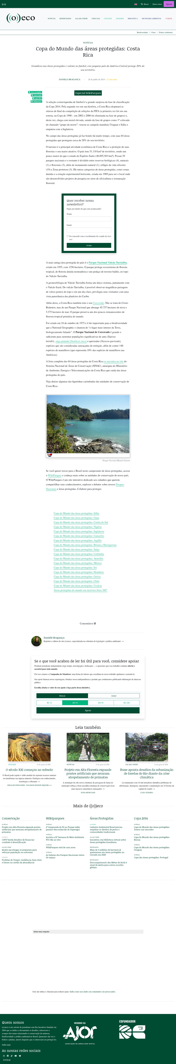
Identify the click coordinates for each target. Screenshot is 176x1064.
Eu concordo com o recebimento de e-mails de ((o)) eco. (90, 238)
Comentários (86, 623)
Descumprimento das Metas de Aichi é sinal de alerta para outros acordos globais (108, 865)
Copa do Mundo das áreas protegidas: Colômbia (79, 554)
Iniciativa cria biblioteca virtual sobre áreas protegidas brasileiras (108, 841)
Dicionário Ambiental (151, 18)
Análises (120, 18)
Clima (153, 32)
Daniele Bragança (69, 79)
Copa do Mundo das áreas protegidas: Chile (76, 581)
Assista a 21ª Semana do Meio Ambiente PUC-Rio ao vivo (65, 838)
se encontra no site (113, 361)
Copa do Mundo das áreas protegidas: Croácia (78, 585)
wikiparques (37, 101)
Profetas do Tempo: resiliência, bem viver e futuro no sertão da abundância (22, 861)
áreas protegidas (36, 92)
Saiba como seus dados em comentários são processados (92, 991)
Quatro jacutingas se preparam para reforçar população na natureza (19, 851)
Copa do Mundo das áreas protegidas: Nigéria (78, 526)
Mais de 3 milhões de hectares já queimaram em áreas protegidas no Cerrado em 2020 (107, 852)
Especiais (96, 18)
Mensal (62, 695)
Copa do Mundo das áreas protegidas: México (78, 563)
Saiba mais (6, 1044)
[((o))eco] (21, 18)
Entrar (6, 1060)
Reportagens (65, 18)
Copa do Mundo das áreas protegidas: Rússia (152, 838)
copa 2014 (38, 98)
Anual (113, 695)
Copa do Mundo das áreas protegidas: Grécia (77, 576)
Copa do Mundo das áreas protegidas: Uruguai (152, 848)
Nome (69, 214)
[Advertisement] (154, 379)
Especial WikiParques (88, 93)
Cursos (169, 18)
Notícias (51, 18)
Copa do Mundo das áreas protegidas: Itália (76, 513)
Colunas (108, 18)
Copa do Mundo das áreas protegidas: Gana (76, 517)
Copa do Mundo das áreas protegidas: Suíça (76, 549)
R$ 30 (75, 702)
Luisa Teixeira (146, 792)
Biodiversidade (142, 32)
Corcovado (98, 303)
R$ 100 (127, 702)
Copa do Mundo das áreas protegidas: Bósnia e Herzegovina (85, 545)
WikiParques (54, 475)
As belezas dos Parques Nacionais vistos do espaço (65, 856)
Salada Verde (81, 18)
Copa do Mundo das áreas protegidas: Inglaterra (79, 531)
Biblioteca (133, 18)
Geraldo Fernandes (16, 785)
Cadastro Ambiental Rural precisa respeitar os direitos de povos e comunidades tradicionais (106, 829)
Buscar (146, 4)
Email (69, 225)
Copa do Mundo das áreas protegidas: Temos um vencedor (152, 828)
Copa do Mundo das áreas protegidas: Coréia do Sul (81, 522)
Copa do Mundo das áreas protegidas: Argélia (78, 540)
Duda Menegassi (88, 792)
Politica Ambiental (166, 32)
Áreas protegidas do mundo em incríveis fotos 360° (80, 590)
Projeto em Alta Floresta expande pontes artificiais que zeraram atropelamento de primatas (88, 773)
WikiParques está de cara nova (60, 847)
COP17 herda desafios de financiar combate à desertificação (18, 841)
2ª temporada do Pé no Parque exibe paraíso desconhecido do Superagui (63, 828)
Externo (5, 837)
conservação (37, 95)
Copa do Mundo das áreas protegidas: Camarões (79, 535)
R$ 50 (100, 702)
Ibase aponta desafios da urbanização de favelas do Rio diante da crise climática (146, 773)
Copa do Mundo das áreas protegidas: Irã (75, 567)
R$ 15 (49, 702)
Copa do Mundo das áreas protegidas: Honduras (79, 572)
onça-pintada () (71, 341)
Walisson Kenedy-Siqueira (37, 785)
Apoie (169, 4)
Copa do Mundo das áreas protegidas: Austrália (78, 558)
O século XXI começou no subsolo (29, 769)
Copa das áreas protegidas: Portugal (151, 857)
